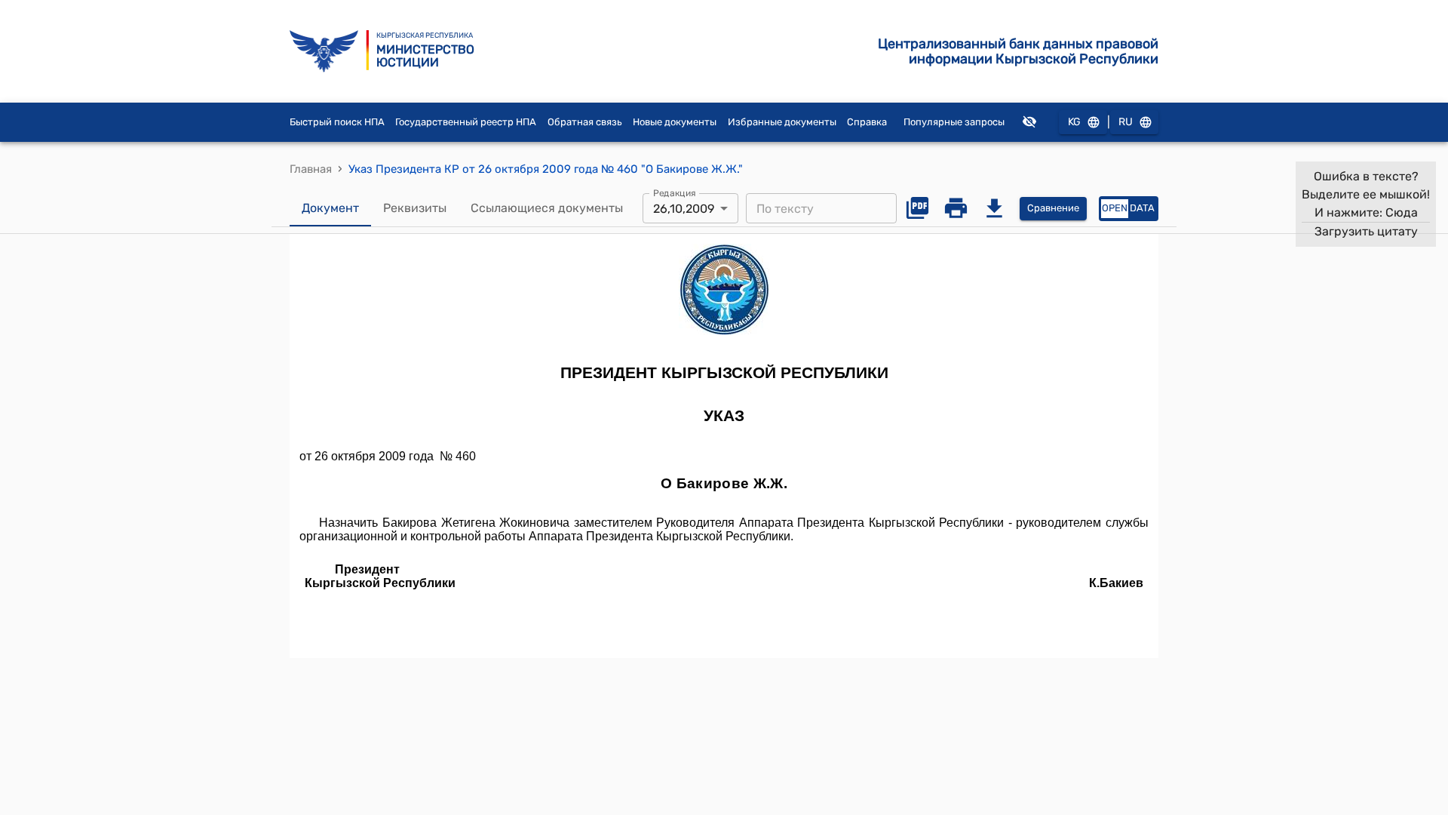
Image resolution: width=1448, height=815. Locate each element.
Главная (311, 169)
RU (1125, 121)
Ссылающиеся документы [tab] (547, 208)
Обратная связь (585, 122)
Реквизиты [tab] (414, 208)
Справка (867, 122)
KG (1074, 121)
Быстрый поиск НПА (337, 122)
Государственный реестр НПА (465, 122)
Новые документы (674, 122)
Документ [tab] (330, 208)
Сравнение (1053, 208)
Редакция (674, 193)
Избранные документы (782, 122)
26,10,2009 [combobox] (683, 208)
